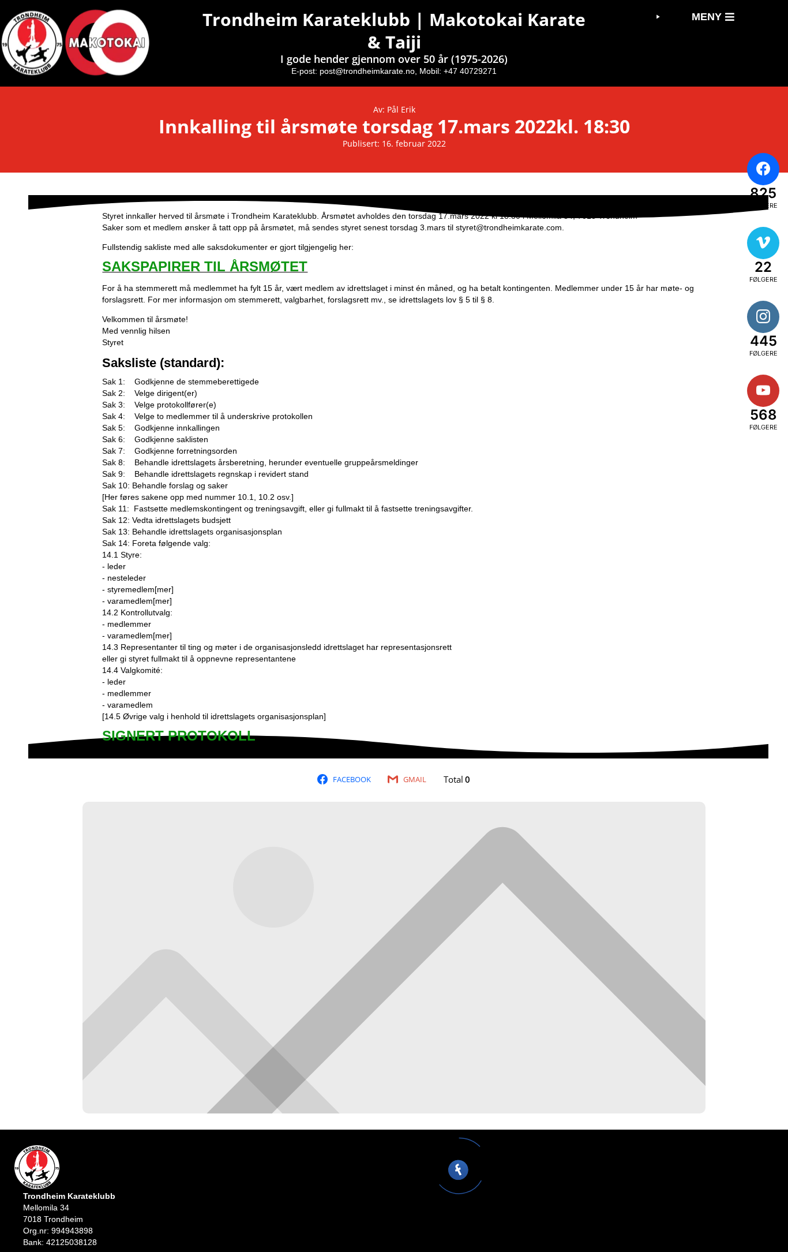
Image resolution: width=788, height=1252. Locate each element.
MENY (707, 17)
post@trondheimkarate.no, (368, 71)
